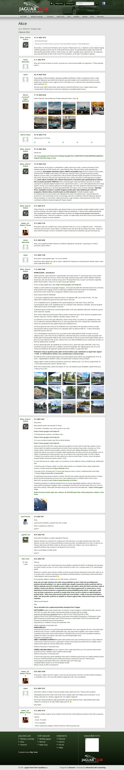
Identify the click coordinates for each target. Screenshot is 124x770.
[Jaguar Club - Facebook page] (103, 3)
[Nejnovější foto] (92, 745)
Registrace (59, 3)
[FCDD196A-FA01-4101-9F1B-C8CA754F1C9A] (54, 142)
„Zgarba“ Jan (25, 535)
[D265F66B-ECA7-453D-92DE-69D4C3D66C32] (54, 108)
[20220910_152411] (40, 392)
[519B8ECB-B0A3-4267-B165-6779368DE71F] (83, 108)
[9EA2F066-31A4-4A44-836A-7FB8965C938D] (40, 142)
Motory (42, 742)
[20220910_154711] (54, 406)
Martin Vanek (26, 135)
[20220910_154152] (40, 406)
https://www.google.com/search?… (88, 213)
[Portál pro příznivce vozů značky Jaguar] (33, 12)
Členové (50, 17)
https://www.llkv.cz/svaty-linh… (52, 473)
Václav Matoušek (25, 61)
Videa (92, 17)
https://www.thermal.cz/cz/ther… (65, 480)
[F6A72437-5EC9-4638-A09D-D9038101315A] (69, 108)
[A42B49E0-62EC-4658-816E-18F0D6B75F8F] (54, 122)
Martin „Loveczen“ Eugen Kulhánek (25, 98)
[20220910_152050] (97, 378)
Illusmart (72, 768)
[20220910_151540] (69, 378)
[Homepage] (51, 3)
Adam (25, 75)
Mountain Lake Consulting (96, 768)
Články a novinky (27, 739)
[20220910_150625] (40, 378)
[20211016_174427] (69, 406)
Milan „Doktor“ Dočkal (25, 39)
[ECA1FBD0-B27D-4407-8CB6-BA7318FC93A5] (69, 122)
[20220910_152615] (69, 392)
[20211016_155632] (83, 406)
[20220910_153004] (83, 392)
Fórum (84, 17)
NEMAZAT (26, 29)
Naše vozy (61, 17)
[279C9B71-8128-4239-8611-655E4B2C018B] (40, 122)
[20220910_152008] (83, 378)
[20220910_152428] (54, 392)
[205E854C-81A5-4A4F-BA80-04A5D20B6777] (83, 142)
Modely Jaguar (37, 17)
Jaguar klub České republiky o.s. (36, 768)
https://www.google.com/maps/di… (69, 285)
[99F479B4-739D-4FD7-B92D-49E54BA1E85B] (97, 108)
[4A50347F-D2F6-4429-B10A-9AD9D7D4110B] (97, 142)
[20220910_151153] (54, 378)
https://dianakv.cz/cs (61, 468)
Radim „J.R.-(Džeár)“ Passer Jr (25, 225)
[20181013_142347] (40, 504)
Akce (69, 17)
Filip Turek (25, 559)
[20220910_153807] (97, 392)
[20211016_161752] (97, 406)
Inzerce (76, 17)
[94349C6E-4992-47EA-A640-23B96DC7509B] (69, 142)
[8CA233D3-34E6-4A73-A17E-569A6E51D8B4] (40, 108)
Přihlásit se (70, 3)
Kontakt (100, 17)
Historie (23, 17)
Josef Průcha (25, 517)
